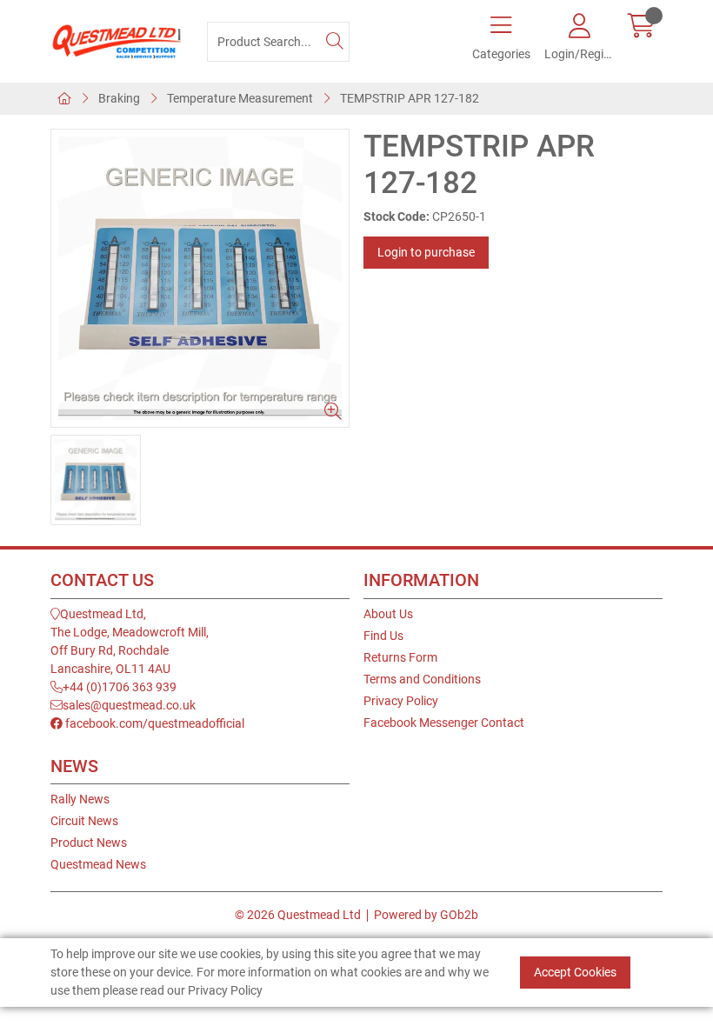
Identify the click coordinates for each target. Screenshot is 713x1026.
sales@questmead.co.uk (129, 705)
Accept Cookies (575, 972)
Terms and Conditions (422, 679)
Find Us (383, 636)
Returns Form (400, 657)
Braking (119, 98)
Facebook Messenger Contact (443, 723)
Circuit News (84, 821)
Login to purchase (426, 252)
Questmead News (98, 864)
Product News (88, 842)
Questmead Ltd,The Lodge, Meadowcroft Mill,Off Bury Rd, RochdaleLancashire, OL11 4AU (129, 641)
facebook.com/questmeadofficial (153, 723)
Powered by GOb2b (426, 915)
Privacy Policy (400, 701)
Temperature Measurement (240, 98)
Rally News (80, 799)
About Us (388, 614)
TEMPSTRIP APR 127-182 (409, 98)
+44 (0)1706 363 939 (120, 687)
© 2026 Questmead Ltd (298, 915)
